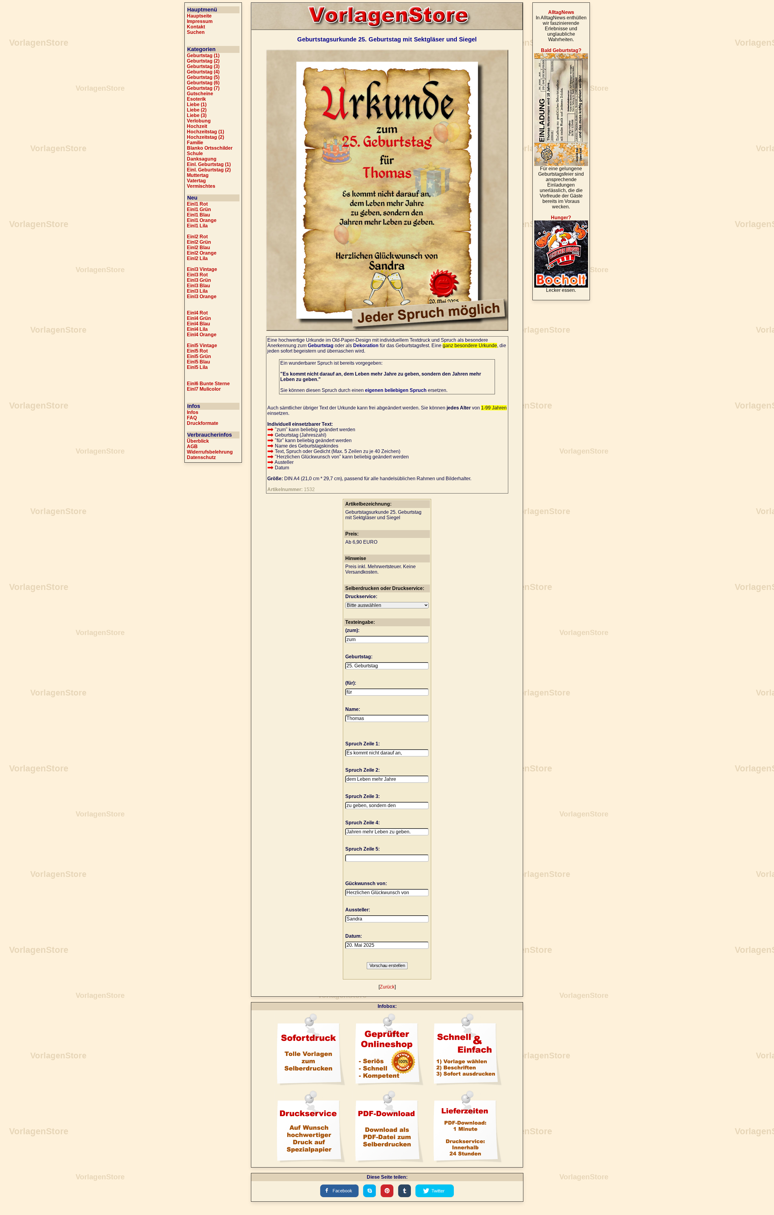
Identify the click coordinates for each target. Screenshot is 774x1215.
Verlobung (199, 120)
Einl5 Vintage (202, 345)
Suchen (196, 32)
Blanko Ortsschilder (210, 148)
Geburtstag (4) (203, 71)
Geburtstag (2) (203, 61)
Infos (192, 412)
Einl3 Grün (199, 280)
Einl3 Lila (197, 291)
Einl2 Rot (197, 236)
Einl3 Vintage (202, 269)
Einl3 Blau (198, 285)
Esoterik (196, 99)
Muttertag (198, 175)
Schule (195, 153)
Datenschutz (201, 457)
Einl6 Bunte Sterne (208, 383)
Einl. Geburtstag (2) (209, 169)
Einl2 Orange (201, 253)
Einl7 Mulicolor (204, 389)
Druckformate (202, 423)
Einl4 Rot (197, 312)
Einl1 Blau (198, 214)
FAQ (192, 417)
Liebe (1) (197, 104)
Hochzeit (197, 126)
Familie (195, 142)
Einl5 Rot (197, 350)
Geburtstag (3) (203, 66)
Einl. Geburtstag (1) (209, 164)
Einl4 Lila (197, 329)
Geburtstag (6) (203, 82)
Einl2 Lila (197, 258)
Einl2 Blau (198, 247)
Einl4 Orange (201, 334)
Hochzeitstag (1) (205, 131)
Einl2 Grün (199, 242)
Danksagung (201, 158)
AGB (192, 446)
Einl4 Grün (199, 318)
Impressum (200, 21)
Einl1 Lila (197, 225)
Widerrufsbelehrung (210, 451)
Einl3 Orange (201, 296)
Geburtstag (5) (203, 77)
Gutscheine (200, 93)
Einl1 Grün (199, 209)
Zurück (387, 986)
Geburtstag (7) (203, 88)
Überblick (198, 441)
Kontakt (196, 26)
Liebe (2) (197, 109)
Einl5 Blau (198, 361)
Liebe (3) (197, 115)
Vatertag (196, 180)
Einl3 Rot (197, 274)
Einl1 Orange (201, 220)
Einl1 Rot (197, 204)
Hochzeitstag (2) (205, 137)
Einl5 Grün (199, 356)
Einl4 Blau (198, 323)
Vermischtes (201, 186)
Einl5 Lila (197, 367)
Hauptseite (199, 15)
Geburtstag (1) (203, 55)
